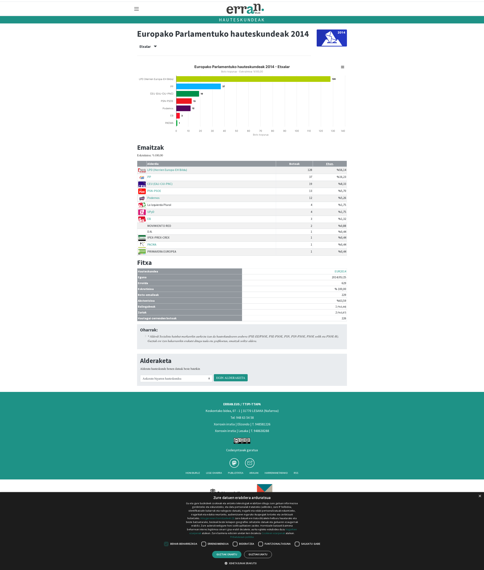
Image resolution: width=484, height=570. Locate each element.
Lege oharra (214, 473)
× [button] (479, 496)
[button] (242, 563)
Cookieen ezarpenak (273, 533)
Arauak (254, 473)
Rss (296, 473)
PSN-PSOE (154, 191)
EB (149, 219)
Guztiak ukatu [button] (258, 554)
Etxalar (147, 46)
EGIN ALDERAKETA (230, 378)
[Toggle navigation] (137, 8)
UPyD (150, 212)
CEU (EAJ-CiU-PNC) (159, 184)
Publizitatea (235, 473)
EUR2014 (340, 271)
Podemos (153, 198)
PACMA (151, 244)
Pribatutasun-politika (242, 537)
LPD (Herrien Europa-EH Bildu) (167, 170)
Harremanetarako (276, 473)
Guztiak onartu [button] (226, 554)
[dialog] (242, 531)
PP (149, 177)
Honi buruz (193, 473)
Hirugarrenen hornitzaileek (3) (217, 518)
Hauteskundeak (242, 20)
